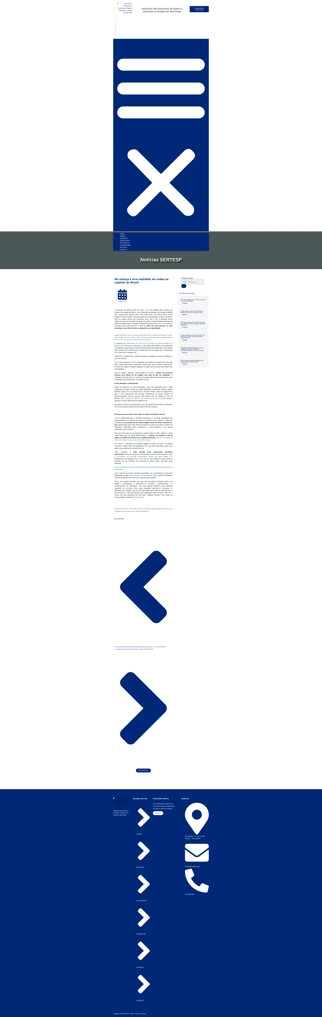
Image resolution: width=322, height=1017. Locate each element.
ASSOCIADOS (123, 27)
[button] (161, 135)
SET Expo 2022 (138, 497)
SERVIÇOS (122, 25)
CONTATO (121, 36)
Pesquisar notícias (187, 278)
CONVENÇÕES (123, 31)
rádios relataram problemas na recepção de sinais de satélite (143, 398)
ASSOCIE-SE (122, 29)
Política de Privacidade (197, 1012)
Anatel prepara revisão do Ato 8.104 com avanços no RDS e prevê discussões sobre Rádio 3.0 (193, 336)
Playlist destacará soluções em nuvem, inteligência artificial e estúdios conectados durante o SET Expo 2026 (192, 349)
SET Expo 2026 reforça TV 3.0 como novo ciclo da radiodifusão (193, 300)
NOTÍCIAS (121, 34)
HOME (120, 20)
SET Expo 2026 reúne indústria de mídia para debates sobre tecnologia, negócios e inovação (193, 324)
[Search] (183, 286)
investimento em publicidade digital (144, 475)
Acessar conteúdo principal (161, 1)
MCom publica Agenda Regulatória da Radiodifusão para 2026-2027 (192, 361)
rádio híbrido (144, 459)
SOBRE (120, 22)
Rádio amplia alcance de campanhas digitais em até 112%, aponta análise (192, 311)
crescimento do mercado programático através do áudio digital (142, 456)
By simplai (206, 1012)
